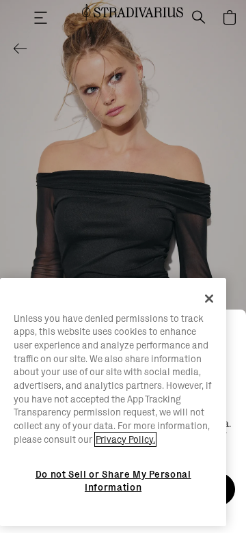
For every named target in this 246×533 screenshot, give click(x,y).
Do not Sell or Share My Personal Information (113, 480)
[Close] (209, 299)
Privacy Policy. (125, 439)
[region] (113, 402)
